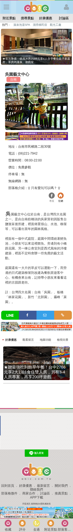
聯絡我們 (36, 489)
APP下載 (36, 497)
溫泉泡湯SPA (21, 24)
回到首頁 (7, 485)
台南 (13, 79)
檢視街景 (62, 339)
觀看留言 (28, 339)
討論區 (64, 18)
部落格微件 (9, 493)
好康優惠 (45, 18)
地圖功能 (45, 339)
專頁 (52, 196)
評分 (22, 529)
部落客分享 (65, 529)
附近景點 (9, 18)
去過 (36, 529)
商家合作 (28, 493)
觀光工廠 (55, 24)
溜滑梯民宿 (40, 24)
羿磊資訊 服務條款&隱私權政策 (36, 504)
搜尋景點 (27, 18)
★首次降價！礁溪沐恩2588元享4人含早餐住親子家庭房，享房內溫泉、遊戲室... (36, 60)
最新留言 (43, 485)
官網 (61, 196)
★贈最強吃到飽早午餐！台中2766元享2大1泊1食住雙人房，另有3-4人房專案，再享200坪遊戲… (34, 372)
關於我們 (61, 485)
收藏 (8, 529)
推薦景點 (61, 493)
